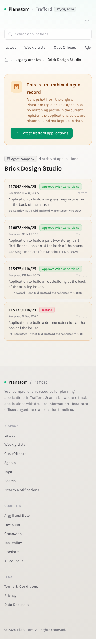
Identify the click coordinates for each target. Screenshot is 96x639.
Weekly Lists (34, 47)
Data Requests (16, 604)
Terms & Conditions (21, 586)
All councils (13, 561)
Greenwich (13, 533)
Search (10, 481)
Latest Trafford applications (44, 133)
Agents (10, 462)
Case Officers (65, 47)
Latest (10, 47)
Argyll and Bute (17, 515)
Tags (8, 472)
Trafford (44, 9)
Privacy (10, 595)
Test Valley (13, 543)
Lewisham (12, 524)
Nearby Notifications (21, 490)
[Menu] (87, 21)
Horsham (12, 552)
